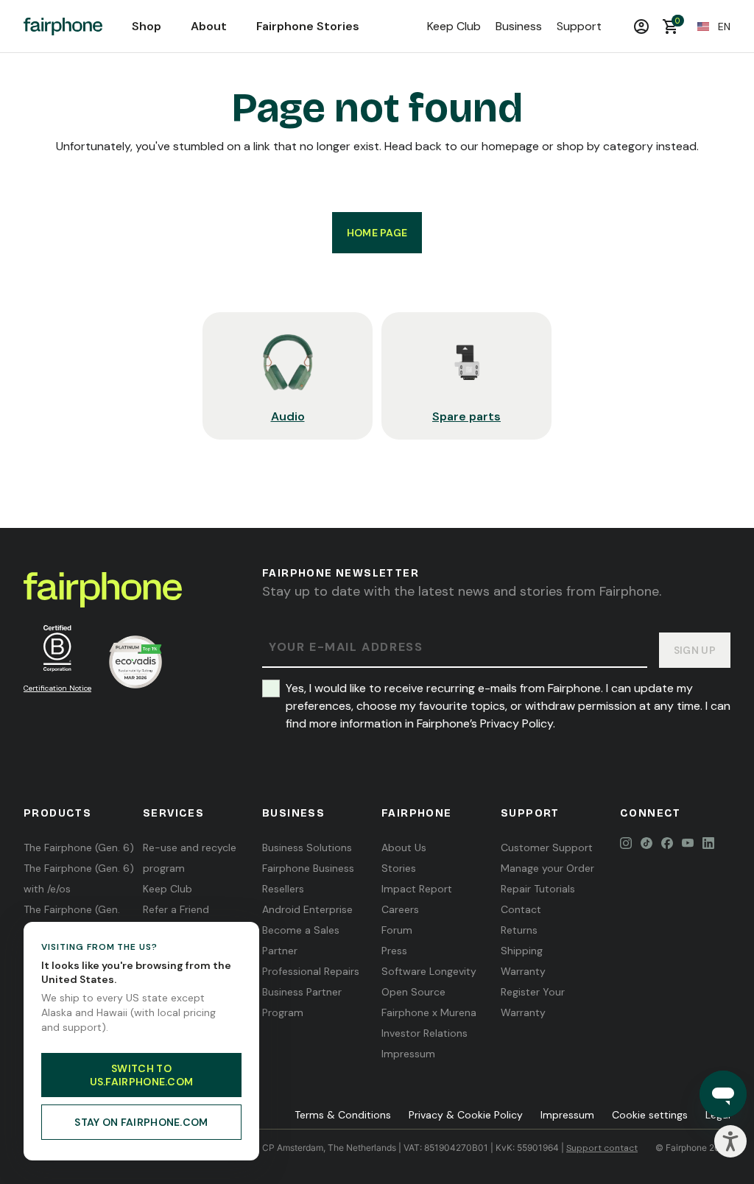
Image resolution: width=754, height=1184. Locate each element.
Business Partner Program (302, 1002)
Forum (396, 930)
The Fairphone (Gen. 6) (79, 847)
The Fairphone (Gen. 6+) (72, 920)
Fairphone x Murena (428, 1012)
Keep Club (454, 26)
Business (519, 26)
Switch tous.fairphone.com (142, 1075)
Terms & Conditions (343, 1114)
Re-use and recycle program (189, 858)
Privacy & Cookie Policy (466, 1114)
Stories (398, 868)
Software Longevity (428, 971)
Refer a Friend (176, 909)
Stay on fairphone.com (141, 1122)
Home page (377, 232)
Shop (146, 26)
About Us (403, 847)
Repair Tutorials (538, 888)
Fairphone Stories (307, 26)
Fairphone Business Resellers (308, 878)
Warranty (523, 971)
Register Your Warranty (533, 1002)
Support (579, 26)
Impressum (408, 1053)
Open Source (413, 991)
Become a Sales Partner (300, 940)
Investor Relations (424, 1033)
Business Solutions (307, 847)
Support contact (602, 1148)
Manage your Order (547, 868)
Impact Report (416, 888)
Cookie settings (650, 1114)
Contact (521, 909)
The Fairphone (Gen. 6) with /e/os (79, 878)
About (209, 26)
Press (394, 950)
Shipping (522, 950)
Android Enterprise (307, 909)
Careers (400, 909)
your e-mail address (346, 648)
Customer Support (547, 847)
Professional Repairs (310, 971)
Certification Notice (57, 688)
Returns (519, 930)
